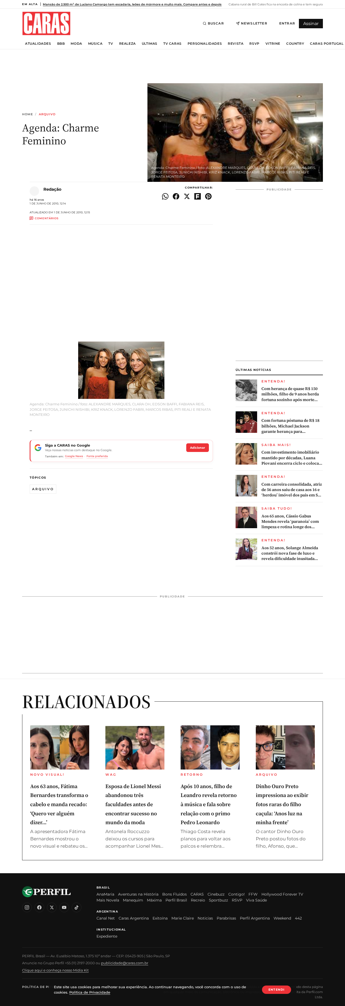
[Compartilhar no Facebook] (176, 196)
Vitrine (272, 43)
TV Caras (172, 43)
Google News (74, 456)
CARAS (197, 894)
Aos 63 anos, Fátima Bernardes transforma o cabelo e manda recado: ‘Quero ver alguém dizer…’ (59, 804)
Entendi (276, 989)
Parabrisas (226, 918)
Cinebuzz (216, 894)
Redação (52, 189)
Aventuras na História (138, 894)
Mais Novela (107, 900)
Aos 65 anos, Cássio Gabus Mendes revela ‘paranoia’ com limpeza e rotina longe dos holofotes (290, 521)
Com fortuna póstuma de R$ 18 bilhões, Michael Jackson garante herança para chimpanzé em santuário (290, 426)
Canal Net (105, 918)
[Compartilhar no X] (186, 196)
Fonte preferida (97, 456)
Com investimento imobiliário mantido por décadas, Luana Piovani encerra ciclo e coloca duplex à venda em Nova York (290, 458)
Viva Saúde (256, 900)
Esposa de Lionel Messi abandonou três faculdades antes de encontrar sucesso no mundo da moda (133, 804)
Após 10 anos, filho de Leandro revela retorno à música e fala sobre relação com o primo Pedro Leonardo (209, 804)
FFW (253, 894)
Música (95, 43)
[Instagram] (27, 907)
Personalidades (205, 43)
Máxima (154, 900)
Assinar (311, 23)
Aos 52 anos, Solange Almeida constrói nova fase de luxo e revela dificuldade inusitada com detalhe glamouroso (289, 553)
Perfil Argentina (255, 918)
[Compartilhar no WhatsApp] (165, 196)
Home (27, 114)
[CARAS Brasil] (46, 23)
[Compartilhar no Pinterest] (208, 196)
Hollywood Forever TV (282, 894)
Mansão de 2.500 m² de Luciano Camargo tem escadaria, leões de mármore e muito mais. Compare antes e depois (132, 4)
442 (298, 918)
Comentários (46, 218)
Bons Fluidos (174, 894)
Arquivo (47, 114)
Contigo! (236, 894)
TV (110, 43)
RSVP (254, 43)
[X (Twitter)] (52, 907)
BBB (61, 43)
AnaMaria (105, 894)
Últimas (149, 43)
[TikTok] (76, 907)
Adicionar (197, 448)
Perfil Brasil (176, 900)
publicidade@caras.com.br (124, 963)
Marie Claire (182, 918)
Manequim (133, 900)
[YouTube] (64, 907)
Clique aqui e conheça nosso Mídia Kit (55, 970)
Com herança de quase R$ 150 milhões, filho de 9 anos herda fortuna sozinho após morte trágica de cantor (290, 394)
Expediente (106, 936)
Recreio (198, 900)
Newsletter (254, 23)
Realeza (127, 43)
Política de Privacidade (46, 987)
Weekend (282, 918)
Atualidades (38, 43)
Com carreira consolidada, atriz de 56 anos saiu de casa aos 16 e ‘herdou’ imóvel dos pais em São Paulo (291, 490)
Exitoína (160, 918)
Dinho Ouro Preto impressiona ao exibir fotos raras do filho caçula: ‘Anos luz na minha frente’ (282, 804)
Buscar (216, 23)
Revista (235, 43)
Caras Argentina (134, 918)
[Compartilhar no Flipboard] (197, 196)
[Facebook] (39, 907)
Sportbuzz (218, 900)
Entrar (287, 23)
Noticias (205, 918)
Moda (76, 43)
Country (295, 43)
